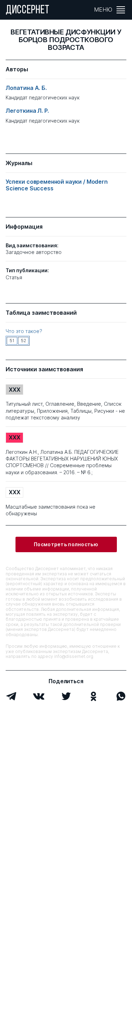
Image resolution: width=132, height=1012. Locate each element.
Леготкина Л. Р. (27, 110)
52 (23, 340)
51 (12, 340)
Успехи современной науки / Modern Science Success (57, 185)
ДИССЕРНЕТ (28, 11)
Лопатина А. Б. (26, 88)
